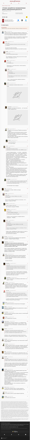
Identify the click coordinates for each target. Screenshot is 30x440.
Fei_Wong (6, 282)
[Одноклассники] (11, 434)
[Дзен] (25, 434)
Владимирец (7, 263)
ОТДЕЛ (7, 51)
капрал (6, 41)
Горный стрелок (6, 321)
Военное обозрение (5, 5)
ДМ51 (5, 351)
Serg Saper (8, 209)
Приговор (5, 236)
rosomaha (5, 369)
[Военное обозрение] (15, 1)
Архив (9, 5)
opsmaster (5, 396)
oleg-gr (5, 31)
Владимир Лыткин (4, 13)
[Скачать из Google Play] (15, 431)
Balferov (6, 302)
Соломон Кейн (10, 106)
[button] (11, 3)
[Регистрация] (18, 3)
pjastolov (9, 140)
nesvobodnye (8, 179)
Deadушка (5, 328)
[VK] (18, 434)
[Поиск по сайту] (4, 3)
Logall (5, 188)
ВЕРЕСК (5, 306)
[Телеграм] (4, 434)
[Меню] (26, 3)
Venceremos (7, 290)
